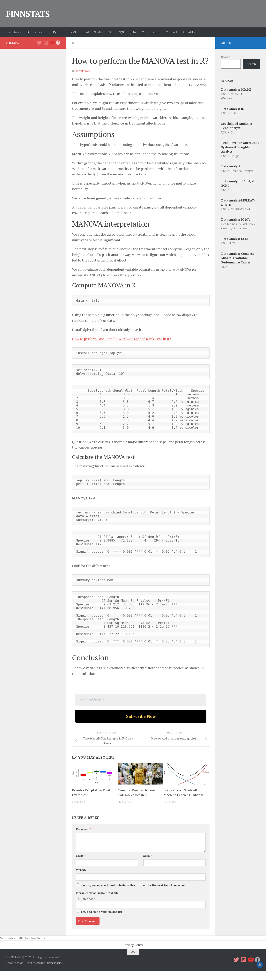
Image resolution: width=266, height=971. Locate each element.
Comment (83, 829)
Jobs (133, 32)
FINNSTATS (28, 13)
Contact (171, 32)
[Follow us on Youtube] (51, 42)
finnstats (83, 71)
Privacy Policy (133, 945)
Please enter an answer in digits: (98, 893)
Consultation (151, 32)
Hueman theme (54, 963)
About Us (189, 32)
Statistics (12, 32)
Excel (85, 32)
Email (147, 855)
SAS (111, 32)
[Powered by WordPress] (21, 963)
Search (225, 57)
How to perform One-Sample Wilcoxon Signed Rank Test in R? (121, 338)
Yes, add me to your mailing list (101, 912)
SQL (122, 32)
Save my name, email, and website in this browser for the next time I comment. (133, 885)
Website (81, 870)
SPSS (72, 32)
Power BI (41, 32)
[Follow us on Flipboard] (45, 42)
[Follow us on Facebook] (58, 42)
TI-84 (98, 32)
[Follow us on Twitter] (39, 42)
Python (58, 32)
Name (80, 855)
